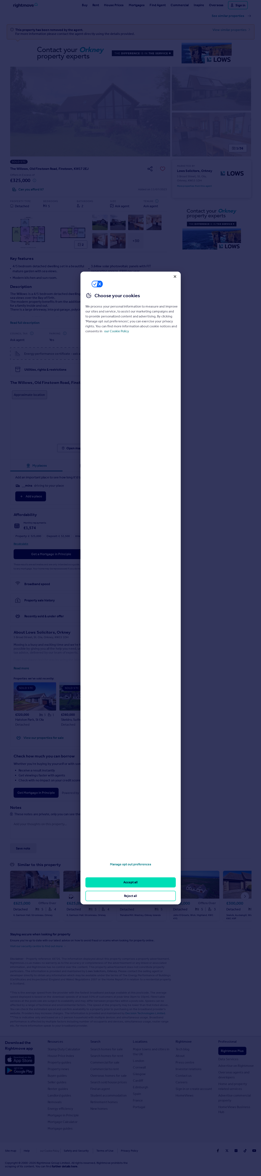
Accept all (130, 882)
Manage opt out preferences (130, 864)
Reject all (130, 896)
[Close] (175, 276)
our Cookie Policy (116, 331)
